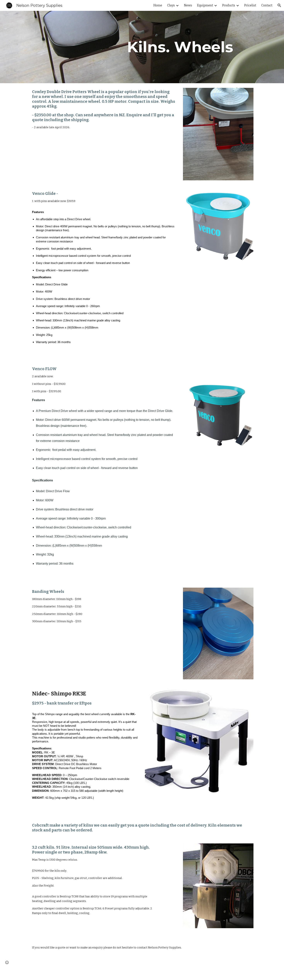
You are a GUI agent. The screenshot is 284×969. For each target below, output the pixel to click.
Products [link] (228, 5)
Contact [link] (266, 5)
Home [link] (157, 5)
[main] (180, 47)
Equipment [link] (205, 5)
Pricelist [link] (250, 5)
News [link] (188, 5)
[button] (279, 5)
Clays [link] (171, 5)
